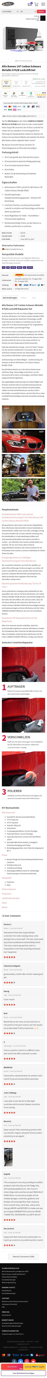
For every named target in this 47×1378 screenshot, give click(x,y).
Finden (41, 11)
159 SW (13, 267)
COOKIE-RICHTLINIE (35, 1347)
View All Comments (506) (23, 1256)
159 (8, 267)
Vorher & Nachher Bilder (9, 1277)
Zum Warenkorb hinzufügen (23, 1373)
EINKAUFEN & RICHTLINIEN (16, 1342)
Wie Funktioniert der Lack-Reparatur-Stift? (15, 1271)
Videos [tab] (24, 297)
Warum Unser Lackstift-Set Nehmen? (13, 1274)
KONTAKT (30, 1342)
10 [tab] (29, 60)
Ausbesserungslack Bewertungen (12, 1323)
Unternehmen (6, 1315)
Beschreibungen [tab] (10, 297)
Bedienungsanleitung (9, 1282)
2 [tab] (17, 60)
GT (24, 267)
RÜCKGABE (23, 1347)
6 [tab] (23, 60)
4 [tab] (20, 60)
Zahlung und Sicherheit (9, 1304)
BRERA (19, 267)
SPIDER (30, 267)
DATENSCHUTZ (23, 1350)
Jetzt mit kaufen (34, 1367)
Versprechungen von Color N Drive (12, 1334)
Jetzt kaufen (12, 1366)
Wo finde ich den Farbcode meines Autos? (15, 1301)
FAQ (3, 1307)
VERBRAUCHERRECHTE (10, 1347)
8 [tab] (26, 60)
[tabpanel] (23, 38)
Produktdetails (6, 1290)
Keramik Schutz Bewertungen (11, 1326)
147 (4, 267)
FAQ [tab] (34, 297)
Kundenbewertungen (9, 1280)
